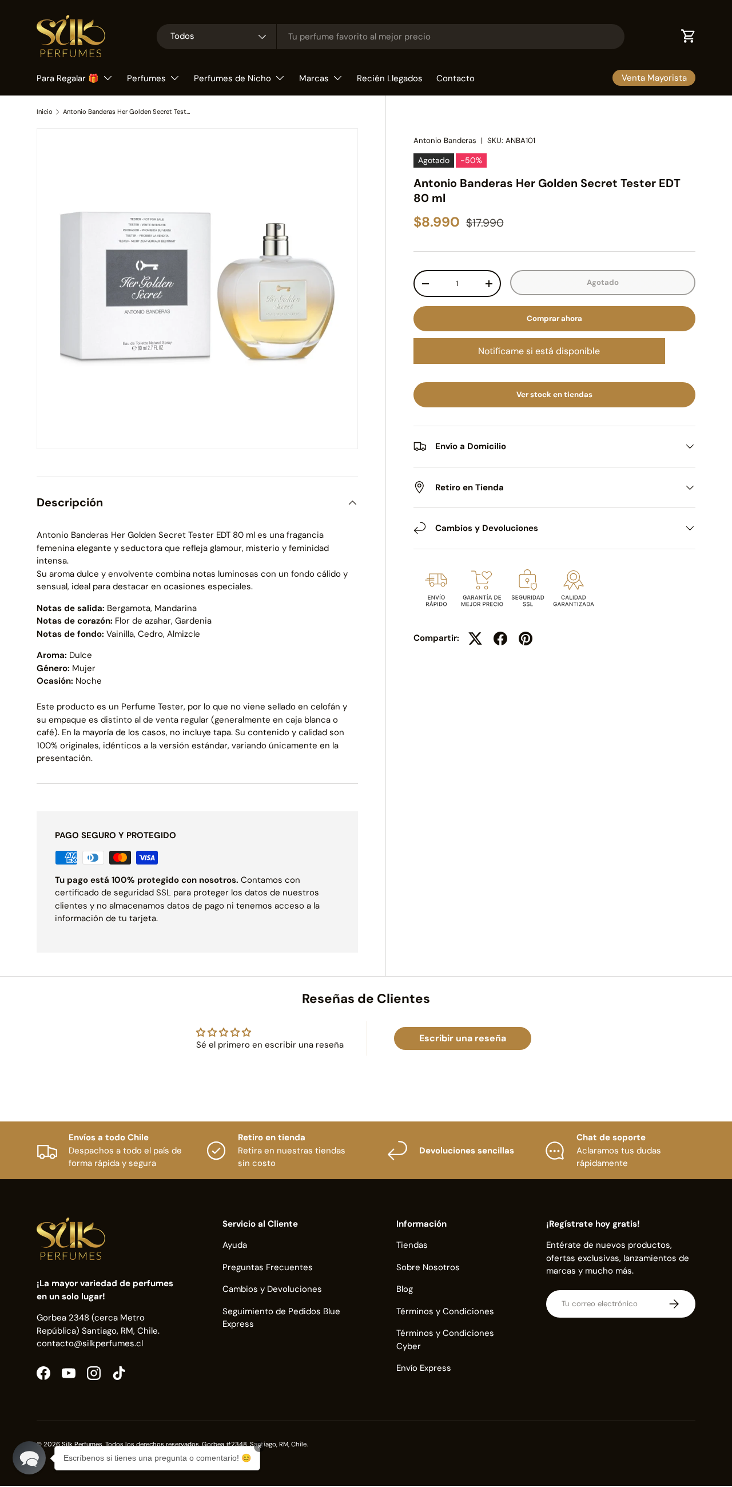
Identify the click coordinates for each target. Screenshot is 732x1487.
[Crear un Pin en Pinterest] (525, 638)
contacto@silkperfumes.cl (90, 1343)
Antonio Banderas (444, 140)
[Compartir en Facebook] (500, 638)
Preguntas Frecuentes (267, 1267)
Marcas (314, 78)
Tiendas (412, 1245)
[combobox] (390, 36)
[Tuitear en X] (475, 638)
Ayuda (234, 1245)
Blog (404, 1289)
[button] (29, 1457)
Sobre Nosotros (428, 1267)
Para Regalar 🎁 (68, 78)
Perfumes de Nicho (232, 78)
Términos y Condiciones (445, 1311)
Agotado (603, 282)
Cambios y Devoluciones (272, 1289)
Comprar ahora (554, 318)
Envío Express (423, 1368)
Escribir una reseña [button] (462, 1038)
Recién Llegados (390, 78)
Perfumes (146, 78)
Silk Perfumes (82, 1444)
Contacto (455, 78)
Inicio (45, 112)
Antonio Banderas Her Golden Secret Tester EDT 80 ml (127, 112)
